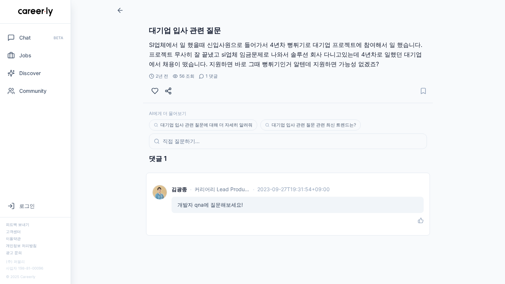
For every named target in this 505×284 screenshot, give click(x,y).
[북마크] (423, 91)
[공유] (168, 91)
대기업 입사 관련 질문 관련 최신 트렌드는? (314, 125)
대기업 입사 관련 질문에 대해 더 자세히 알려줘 (206, 125)
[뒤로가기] (120, 10)
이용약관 (13, 238)
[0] (155, 91)
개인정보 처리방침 (21, 245)
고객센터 (13, 231)
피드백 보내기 (17, 224)
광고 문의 (14, 252)
